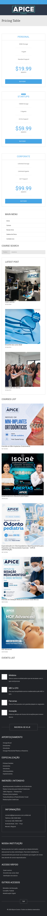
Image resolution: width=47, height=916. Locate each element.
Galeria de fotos (11, 234)
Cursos (8, 225)
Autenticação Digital (9, 893)
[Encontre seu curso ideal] (22, 326)
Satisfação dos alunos (12, 388)
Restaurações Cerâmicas (11, 799)
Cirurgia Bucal (7, 743)
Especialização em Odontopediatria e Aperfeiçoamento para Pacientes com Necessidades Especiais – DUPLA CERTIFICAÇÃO (23, 548)
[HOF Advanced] (23, 627)
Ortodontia (6, 748)
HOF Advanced (7, 649)
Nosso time (10, 230)
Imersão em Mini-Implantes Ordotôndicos (16, 446)
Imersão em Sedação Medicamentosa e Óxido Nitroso (20, 599)
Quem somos (9, 302)
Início (8, 221)
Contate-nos (10, 239)
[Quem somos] (22, 283)
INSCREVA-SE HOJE (22, 727)
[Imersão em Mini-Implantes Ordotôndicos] (23, 424)
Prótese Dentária (8, 763)
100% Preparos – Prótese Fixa (12, 791)
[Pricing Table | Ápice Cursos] (23, 9)
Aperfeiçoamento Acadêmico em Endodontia (17, 786)
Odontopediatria (8, 771)
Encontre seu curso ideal (13, 345)
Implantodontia (7, 774)
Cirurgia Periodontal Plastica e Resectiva (15, 751)
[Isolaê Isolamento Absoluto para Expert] (23, 474)
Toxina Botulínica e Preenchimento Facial (15, 797)
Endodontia (6, 745)
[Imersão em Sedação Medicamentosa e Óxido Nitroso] (23, 578)
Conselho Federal (8, 891)
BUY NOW (22, 81)
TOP (23, 901)
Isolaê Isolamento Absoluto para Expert (15, 496)
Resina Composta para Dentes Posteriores (16, 789)
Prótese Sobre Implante (10, 794)
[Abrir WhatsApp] (41, 910)
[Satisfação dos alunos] (22, 369)
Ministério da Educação (10, 888)
